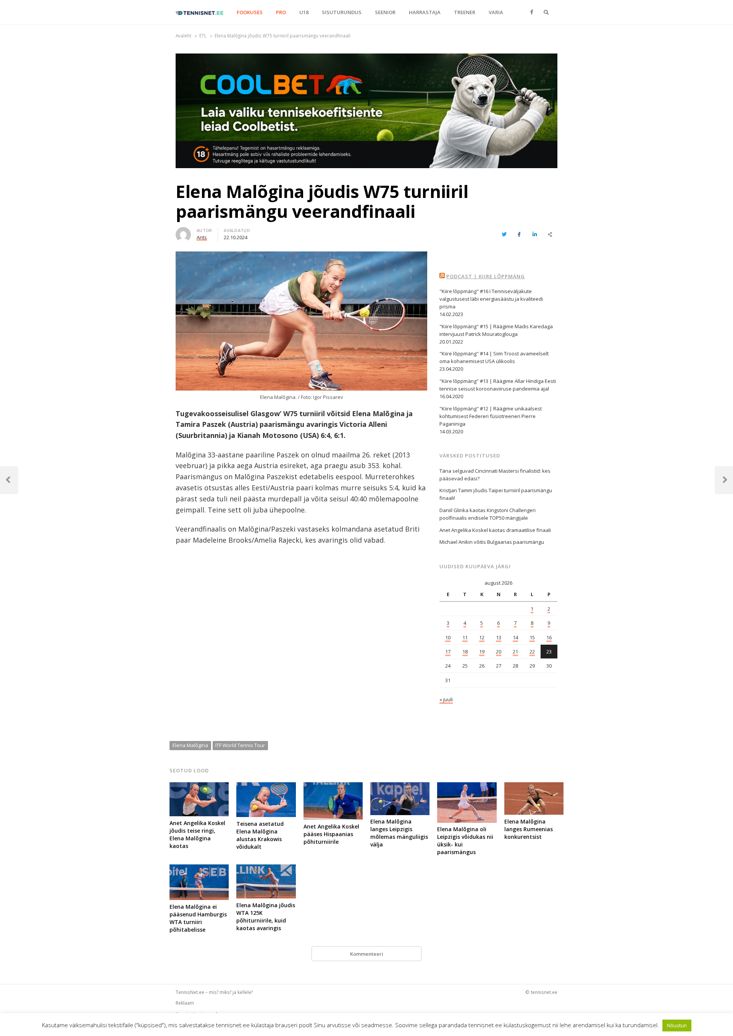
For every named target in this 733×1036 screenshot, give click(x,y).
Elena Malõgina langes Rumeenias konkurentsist (528, 829)
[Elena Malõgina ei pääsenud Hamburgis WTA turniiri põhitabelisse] (199, 869)
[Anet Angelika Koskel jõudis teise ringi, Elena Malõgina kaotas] (199, 786)
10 (447, 637)
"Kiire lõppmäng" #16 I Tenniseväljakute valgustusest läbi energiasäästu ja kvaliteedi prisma (491, 299)
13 (498, 637)
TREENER (464, 12)
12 (481, 637)
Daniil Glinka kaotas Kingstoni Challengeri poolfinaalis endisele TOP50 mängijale (487, 514)
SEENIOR (385, 12)
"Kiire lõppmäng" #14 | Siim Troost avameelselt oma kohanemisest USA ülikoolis (494, 357)
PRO (281, 12)
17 (447, 651)
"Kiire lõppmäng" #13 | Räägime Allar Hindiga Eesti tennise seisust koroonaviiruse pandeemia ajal (497, 385)
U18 (303, 12)
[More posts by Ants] (183, 231)
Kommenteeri (366, 953)
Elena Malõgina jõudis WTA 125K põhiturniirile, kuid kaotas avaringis (265, 916)
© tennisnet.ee (541, 992)
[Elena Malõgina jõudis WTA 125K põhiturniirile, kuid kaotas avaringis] (265, 869)
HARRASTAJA (425, 12)
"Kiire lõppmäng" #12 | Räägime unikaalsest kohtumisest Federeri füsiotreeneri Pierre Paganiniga (490, 416)
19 (481, 651)
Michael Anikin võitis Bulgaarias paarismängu (491, 541)
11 (465, 637)
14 (515, 637)
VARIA (496, 12)
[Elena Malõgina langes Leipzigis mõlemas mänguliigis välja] (399, 786)
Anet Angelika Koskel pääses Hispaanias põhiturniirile (331, 834)
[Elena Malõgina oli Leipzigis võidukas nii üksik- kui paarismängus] (466, 786)
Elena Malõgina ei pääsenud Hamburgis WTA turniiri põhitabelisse (198, 918)
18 (465, 651)
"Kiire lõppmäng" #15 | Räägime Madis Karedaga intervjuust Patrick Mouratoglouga (496, 330)
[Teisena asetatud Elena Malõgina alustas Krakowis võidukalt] (265, 786)
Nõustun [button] (677, 1025)
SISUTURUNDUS (342, 12)
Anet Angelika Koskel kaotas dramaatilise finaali (495, 530)
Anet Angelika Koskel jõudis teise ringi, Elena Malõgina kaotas (197, 834)
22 (532, 651)
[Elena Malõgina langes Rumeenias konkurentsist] (533, 786)
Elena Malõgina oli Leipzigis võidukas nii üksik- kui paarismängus (465, 840)
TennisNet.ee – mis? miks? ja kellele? (214, 992)
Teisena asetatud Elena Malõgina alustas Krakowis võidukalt (260, 835)
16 (549, 637)
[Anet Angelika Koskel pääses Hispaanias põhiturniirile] (333, 786)
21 (515, 651)
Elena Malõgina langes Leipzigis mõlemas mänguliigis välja (399, 833)
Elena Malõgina (190, 745)
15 (532, 637)
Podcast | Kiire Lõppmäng (485, 276)
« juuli (446, 699)
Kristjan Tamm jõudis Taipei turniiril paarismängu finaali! (495, 494)
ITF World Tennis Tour (240, 745)
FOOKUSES (250, 12)
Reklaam (185, 1003)
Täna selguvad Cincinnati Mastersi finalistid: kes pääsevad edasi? (495, 474)
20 (498, 651)
